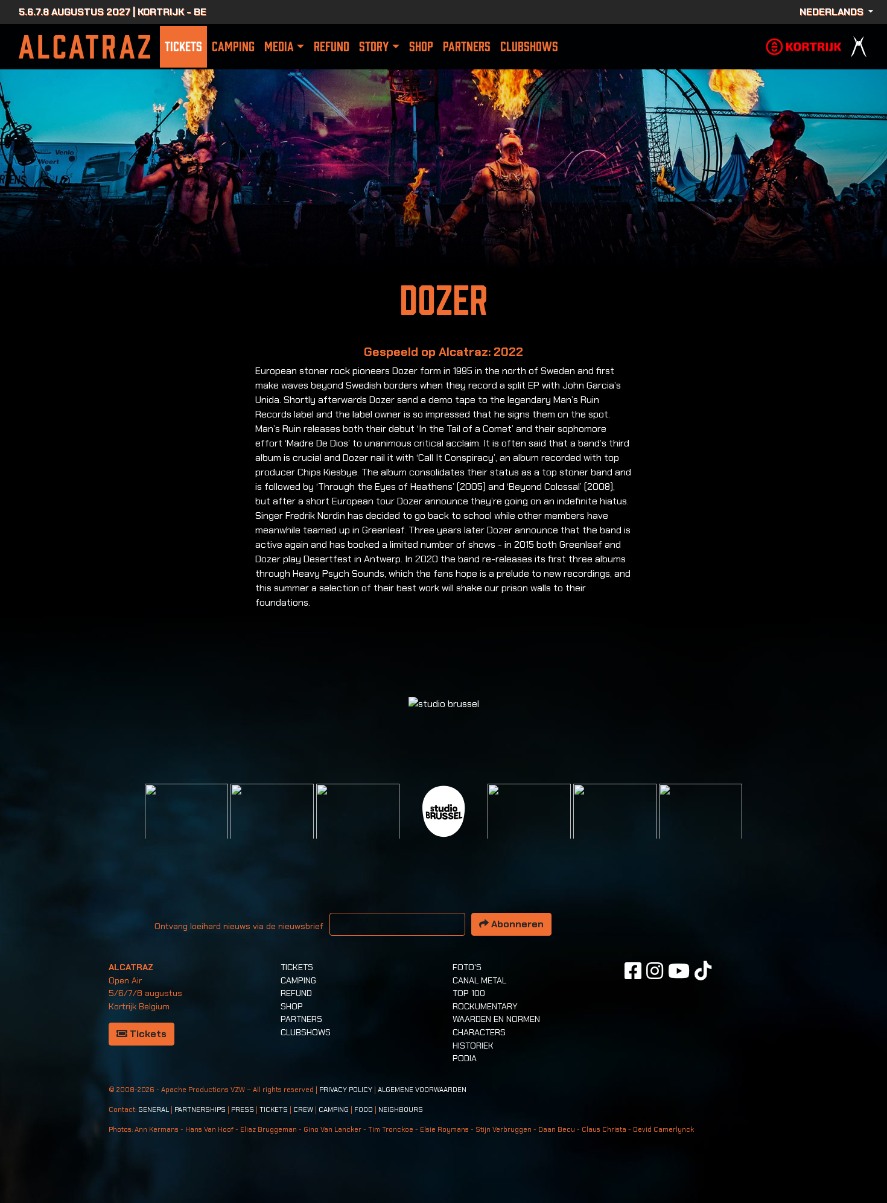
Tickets (183, 46)
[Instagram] (654, 970)
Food (363, 1109)
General (153, 1109)
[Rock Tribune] (272, 824)
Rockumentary (485, 1006)
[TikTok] (703, 970)
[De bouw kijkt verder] (615, 824)
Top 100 (469, 993)
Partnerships (200, 1109)
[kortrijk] (803, 45)
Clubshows (529, 46)
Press (242, 1109)
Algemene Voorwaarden (422, 1089)
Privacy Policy (345, 1089)
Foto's (467, 967)
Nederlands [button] (833, 11)
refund (331, 46)
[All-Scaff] (357, 824)
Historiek (473, 1045)
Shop (421, 46)
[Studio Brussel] (443, 810)
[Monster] (700, 824)
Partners (467, 46)
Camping (233, 46)
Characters (479, 1032)
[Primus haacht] (529, 824)
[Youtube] (679, 970)
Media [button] (279, 46)
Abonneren (516, 924)
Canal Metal (479, 980)
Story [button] (374, 46)
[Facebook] (633, 970)
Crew (303, 1109)
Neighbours (400, 1109)
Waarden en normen (496, 1019)
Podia (465, 1058)
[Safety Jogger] (186, 824)
